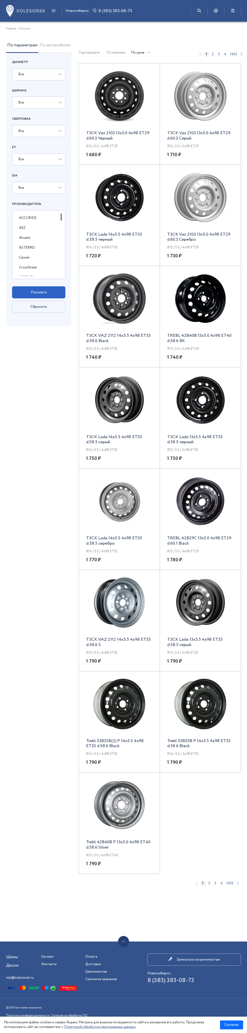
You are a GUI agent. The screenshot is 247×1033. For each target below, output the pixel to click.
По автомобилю (55, 45)
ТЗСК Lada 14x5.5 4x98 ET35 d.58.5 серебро (114, 541)
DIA (14, 175)
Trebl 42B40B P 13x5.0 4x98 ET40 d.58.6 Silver (118, 845)
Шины (12, 957)
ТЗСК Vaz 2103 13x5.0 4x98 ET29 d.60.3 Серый (198, 136)
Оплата (91, 956)
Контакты (49, 964)
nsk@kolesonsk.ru (20, 977)
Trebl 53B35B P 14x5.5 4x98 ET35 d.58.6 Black (199, 743)
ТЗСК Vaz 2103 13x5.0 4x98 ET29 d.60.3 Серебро (198, 237)
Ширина (19, 90)
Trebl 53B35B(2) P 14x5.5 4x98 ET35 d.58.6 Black (115, 743)
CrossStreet (28, 267)
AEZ (22, 227)
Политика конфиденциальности (27, 1015)
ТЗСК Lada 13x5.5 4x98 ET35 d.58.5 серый (195, 642)
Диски (12, 965)
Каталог (47, 956)
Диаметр (20, 62)
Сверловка (21, 119)
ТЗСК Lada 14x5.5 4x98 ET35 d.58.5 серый (114, 440)
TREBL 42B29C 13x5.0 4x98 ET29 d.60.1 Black (199, 541)
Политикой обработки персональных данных (100, 1027)
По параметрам (22, 45)
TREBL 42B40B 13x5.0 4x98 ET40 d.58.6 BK (199, 338)
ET (14, 147)
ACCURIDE (27, 218)
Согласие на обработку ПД (69, 1015)
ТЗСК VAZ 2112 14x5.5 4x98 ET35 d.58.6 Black (118, 338)
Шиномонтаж (96, 971)
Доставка (93, 964)
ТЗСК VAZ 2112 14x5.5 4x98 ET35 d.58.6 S (118, 642)
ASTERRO (27, 247)
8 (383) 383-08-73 (170, 980)
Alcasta (24, 237)
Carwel (24, 257)
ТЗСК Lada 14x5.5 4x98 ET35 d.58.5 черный (114, 237)
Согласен (231, 1024)
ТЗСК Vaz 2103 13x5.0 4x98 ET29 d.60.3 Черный (117, 136)
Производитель (26, 204)
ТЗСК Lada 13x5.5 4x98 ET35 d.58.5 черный (195, 440)
